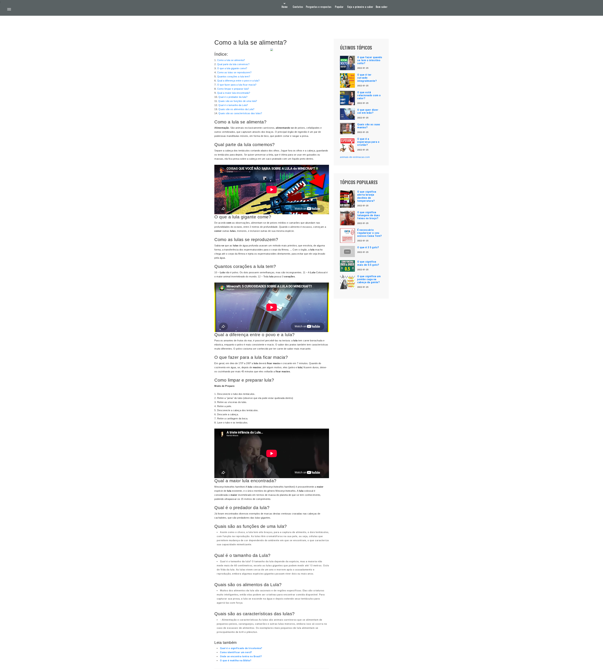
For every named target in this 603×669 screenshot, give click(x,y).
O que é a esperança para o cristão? (368, 141)
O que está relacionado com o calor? (369, 95)
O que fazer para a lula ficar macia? (236, 84)
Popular (339, 7)
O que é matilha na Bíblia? (235, 660)
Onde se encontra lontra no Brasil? (241, 656)
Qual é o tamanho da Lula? (233, 105)
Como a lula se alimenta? (231, 60)
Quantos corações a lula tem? (233, 76)
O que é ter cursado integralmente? (367, 77)
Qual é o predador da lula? (232, 97)
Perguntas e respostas (318, 7)
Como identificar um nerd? (236, 652)
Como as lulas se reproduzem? (234, 72)
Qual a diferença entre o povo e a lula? (238, 80)
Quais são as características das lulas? (240, 113)
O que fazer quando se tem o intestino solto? (369, 60)
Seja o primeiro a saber (360, 7)
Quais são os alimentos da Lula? (236, 109)
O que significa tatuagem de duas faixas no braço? (368, 215)
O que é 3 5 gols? (368, 247)
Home (285, 7)
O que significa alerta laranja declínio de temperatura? (366, 196)
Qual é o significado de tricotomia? (241, 648)
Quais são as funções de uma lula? (237, 101)
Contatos (298, 7)
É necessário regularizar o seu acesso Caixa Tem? (369, 232)
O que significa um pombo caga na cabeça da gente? (369, 279)
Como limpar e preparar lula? (233, 88)
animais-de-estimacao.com (355, 157)
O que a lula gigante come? (232, 68)
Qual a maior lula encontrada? (233, 93)
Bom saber (382, 7)
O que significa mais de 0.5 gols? (368, 263)
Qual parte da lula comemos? (233, 64)
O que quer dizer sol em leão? (367, 111)
